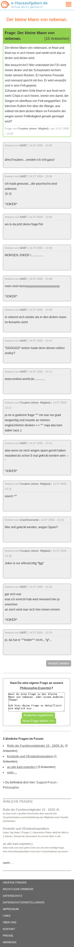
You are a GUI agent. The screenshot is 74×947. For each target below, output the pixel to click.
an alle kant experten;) (22, 767)
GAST (23, 145)
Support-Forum (46, 782)
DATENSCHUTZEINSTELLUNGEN (23, 902)
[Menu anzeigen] (64, 4)
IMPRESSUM (11, 909)
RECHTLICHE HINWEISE (18, 889)
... (8, 862)
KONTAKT (9, 928)
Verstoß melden (58, 663)
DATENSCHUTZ (12, 895)
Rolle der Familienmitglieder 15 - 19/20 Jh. (35, 745)
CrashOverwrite (29, 519)
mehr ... (12, 772)
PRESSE (8, 935)
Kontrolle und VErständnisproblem (30, 756)
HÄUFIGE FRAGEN (14, 882)
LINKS (6, 915)
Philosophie (11, 787)
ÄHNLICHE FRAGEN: (18, 801)
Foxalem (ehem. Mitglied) (33, 128)
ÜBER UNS (9, 922)
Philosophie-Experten (35, 688)
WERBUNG (10, 942)
